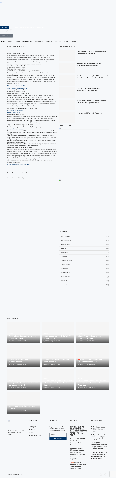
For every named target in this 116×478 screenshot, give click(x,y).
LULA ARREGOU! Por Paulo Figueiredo (89, 113)
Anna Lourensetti (85, 240)
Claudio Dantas (85, 264)
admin (12, 341)
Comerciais (58, 41)
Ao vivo (66, 41)
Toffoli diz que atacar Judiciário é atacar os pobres (98, 429)
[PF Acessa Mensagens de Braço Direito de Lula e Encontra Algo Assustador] (67, 105)
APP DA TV (49, 41)
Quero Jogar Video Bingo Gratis (17, 88)
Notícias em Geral (27, 41)
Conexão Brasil (85, 273)
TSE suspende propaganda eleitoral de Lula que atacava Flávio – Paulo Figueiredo (58, 383)
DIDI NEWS (85, 281)
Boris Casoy (85, 252)
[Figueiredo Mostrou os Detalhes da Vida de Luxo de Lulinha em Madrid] (67, 55)
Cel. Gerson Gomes (85, 260)
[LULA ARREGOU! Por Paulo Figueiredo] (67, 117)
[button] (10, 177)
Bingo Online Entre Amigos (15, 129)
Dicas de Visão (85, 277)
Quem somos (39, 41)
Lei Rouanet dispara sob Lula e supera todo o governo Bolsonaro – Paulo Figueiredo (92, 383)
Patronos (73, 41)
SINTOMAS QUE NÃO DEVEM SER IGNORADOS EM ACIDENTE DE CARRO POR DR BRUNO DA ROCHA (78, 431)
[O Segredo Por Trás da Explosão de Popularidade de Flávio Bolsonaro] (67, 68)
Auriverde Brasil (85, 244)
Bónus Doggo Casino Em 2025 (16, 86)
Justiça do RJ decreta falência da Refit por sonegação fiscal (98, 437)
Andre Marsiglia (85, 236)
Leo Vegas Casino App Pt (15, 110)
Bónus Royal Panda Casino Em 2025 (18, 164)
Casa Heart (85, 256)
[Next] (13, 27)
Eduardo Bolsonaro (85, 285)
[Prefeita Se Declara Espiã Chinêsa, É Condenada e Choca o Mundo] (67, 92)
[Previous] (11, 27)
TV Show (17, 41)
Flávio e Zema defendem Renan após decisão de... (29, 27)
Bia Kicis (85, 248)
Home (3, 41)
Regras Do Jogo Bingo (14, 112)
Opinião (10, 41)
